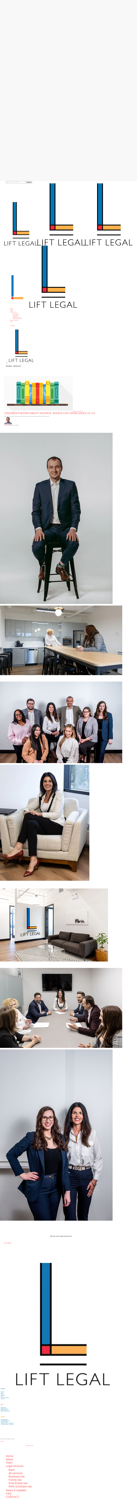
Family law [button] (3, 1407)
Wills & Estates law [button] (5, 1411)
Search (29, 182)
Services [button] (3, 1395)
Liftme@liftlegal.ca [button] (5, 1420)
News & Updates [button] (5, 1397)
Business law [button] (4, 1408)
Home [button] (2, 1391)
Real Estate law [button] (4, 1409)
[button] (7, 1243)
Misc (74, 411)
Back (12, 1469)
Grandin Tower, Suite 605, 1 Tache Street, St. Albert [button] (7, 1424)
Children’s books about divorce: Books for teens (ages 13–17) (49, 413)
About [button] (2, 1392)
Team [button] (2, 1394)
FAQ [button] (2, 1396)
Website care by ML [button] (29, 1445)
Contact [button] (3, 1398)
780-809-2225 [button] (4, 1419)
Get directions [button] (4, 1422)
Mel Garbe (6, 425)
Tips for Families (79, 411)
